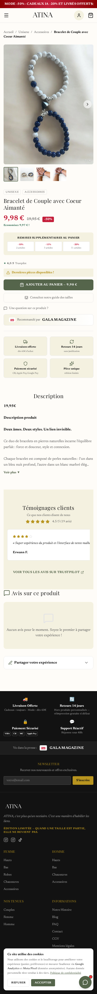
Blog (55, 917)
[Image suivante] (87, 104)
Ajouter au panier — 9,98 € (51, 284)
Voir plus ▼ (12, 472)
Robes (8, 874)
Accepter (43, 982)
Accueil (9, 32)
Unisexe (23, 32)
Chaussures (11, 882)
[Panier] (91, 15)
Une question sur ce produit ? (28, 308)
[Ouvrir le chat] (85, 982)
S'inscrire (83, 780)
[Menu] (6, 15)
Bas (6, 867)
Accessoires (41, 32)
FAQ (55, 924)
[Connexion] (79, 15)
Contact (57, 931)
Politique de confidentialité (65, 973)
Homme (9, 924)
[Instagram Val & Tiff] (13, 840)
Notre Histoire (62, 910)
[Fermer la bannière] (92, 4)
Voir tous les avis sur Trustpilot (46, 572)
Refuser (18, 982)
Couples (9, 910)
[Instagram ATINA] (6, 840)
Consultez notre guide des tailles (51, 297)
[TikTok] (20, 840)
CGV (55, 939)
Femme (8, 917)
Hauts (8, 860)
